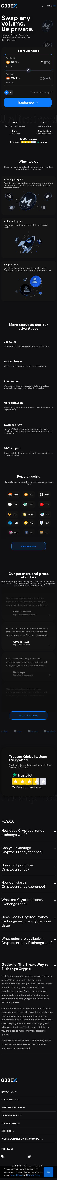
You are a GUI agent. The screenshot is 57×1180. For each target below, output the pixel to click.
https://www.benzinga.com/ (23, 675)
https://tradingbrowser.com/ (23, 705)
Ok (48, 1172)
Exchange (26, 102)
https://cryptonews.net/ (21, 645)
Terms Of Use (16, 1175)
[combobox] (40, 6)
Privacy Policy (33, 1175)
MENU (49, 6)
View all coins (28, 546)
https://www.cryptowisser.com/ (24, 614)
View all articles (28, 715)
